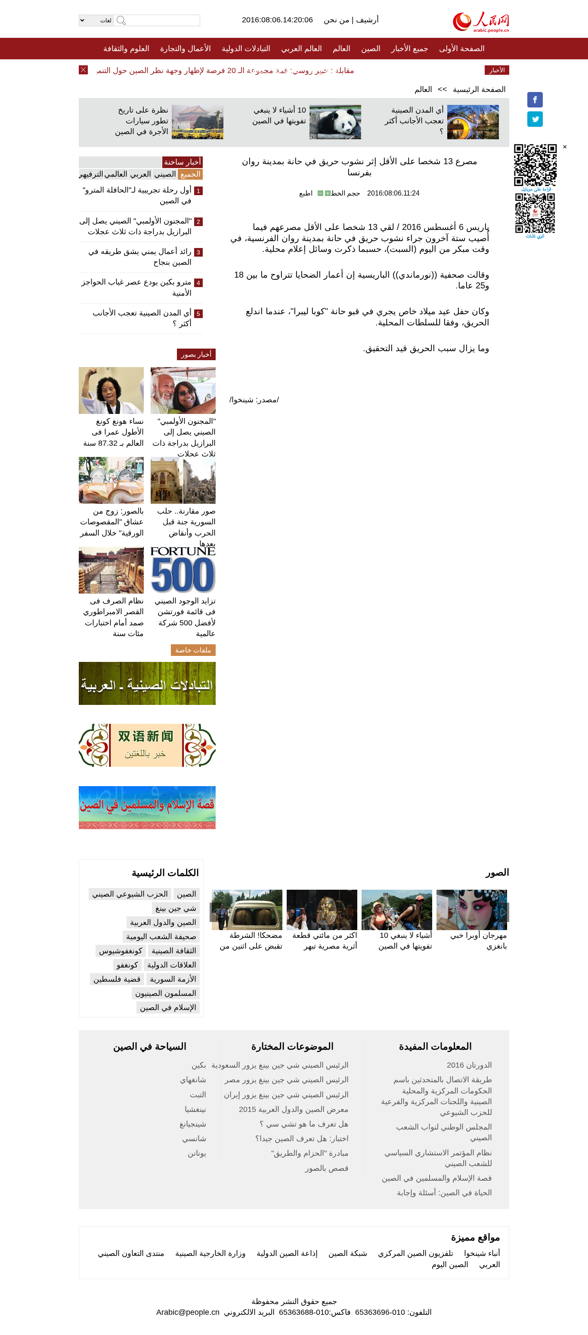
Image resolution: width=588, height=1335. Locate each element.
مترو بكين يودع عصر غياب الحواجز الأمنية (136, 287)
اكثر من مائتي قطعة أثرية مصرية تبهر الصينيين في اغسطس (322, 946)
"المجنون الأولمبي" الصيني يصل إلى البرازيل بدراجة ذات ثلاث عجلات (135, 226)
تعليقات (287, 70)
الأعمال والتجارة (185, 48)
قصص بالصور (327, 1168)
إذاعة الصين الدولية (287, 1253)
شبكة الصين (347, 1253)
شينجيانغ (192, 1124)
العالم (341, 48)
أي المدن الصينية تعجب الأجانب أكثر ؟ (414, 121)
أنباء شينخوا (482, 1253)
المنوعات (324, 70)
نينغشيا (195, 1109)
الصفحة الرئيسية (479, 89)
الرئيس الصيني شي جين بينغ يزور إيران (286, 1094)
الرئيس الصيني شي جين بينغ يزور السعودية (280, 1065)
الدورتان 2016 (469, 1065)
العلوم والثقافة (126, 48)
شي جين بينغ (175, 908)
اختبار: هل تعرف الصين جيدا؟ (302, 1138)
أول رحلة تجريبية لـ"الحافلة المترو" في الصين (137, 195)
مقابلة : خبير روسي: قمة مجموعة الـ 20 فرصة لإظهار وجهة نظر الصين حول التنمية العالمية (221, 70)
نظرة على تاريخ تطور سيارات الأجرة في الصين (141, 121)
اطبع (306, 193)
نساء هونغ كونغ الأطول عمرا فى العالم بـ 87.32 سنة (113, 432)
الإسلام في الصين (168, 1007)
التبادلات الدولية (246, 48)
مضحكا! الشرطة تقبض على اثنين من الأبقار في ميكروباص (249, 946)
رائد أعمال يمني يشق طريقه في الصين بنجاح (140, 256)
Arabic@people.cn (188, 1312)
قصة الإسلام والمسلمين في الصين (437, 1178)
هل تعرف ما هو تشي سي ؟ (304, 1124)
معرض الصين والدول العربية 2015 (294, 1109)
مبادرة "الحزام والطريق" (310, 1153)
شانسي (194, 1138)
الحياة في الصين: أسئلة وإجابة (444, 1192)
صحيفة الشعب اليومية (161, 936)
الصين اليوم (450, 1264)
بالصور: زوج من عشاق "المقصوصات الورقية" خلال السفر (112, 522)
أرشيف (366, 19)
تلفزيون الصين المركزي (415, 1253)
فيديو (257, 70)
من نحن (338, 19)
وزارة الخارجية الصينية (210, 1253)
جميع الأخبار (409, 48)
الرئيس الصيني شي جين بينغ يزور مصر (287, 1079)
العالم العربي (301, 48)
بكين (199, 1065)
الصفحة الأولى (462, 48)
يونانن (197, 1153)
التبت (198, 1094)
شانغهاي (193, 1079)
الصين (371, 48)
